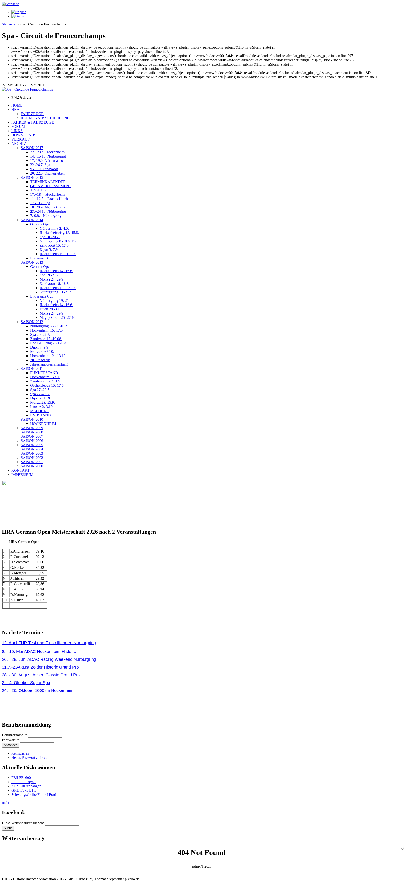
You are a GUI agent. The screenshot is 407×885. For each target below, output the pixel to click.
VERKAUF (20, 139)
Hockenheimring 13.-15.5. (59, 233)
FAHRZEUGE (32, 114)
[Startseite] (10, 4)
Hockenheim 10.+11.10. (58, 254)
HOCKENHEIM (43, 424)
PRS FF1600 (21, 778)
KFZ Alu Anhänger (26, 786)
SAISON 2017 (32, 148)
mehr (5, 803)
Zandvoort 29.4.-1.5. (45, 381)
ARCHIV (18, 143)
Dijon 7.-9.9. (39, 347)
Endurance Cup (41, 258)
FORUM (18, 127)
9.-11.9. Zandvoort (44, 169)
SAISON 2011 (32, 368)
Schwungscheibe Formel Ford (33, 795)
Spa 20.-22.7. (40, 334)
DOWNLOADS (23, 135)
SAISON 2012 (32, 322)
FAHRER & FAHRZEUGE (32, 122)
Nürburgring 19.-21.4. (56, 292)
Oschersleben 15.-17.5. (47, 385)
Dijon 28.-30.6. (51, 309)
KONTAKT (20, 470)
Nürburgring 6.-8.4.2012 (48, 326)
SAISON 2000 (32, 466)
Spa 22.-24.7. (40, 394)
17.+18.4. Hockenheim (47, 194)
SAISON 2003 (32, 453)
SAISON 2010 (32, 419)
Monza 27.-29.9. (52, 279)
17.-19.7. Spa (40, 203)
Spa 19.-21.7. (50, 275)
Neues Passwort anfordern (30, 758)
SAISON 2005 (32, 445)
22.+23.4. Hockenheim (47, 152)
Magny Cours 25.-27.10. (58, 318)
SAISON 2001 (32, 462)
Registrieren (20, 753)
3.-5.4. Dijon (39, 190)
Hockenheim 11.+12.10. (58, 288)
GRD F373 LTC (23, 790)
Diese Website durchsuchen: (23, 823)
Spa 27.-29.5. (40, 390)
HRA (15, 110)
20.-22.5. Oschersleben (47, 173)
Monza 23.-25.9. (42, 402)
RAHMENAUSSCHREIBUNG (45, 118)
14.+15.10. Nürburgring (48, 156)
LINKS (17, 131)
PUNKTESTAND (44, 373)
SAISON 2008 (32, 432)
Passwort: (10, 740)
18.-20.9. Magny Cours (47, 207)
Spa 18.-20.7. (50, 237)
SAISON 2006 (32, 441)
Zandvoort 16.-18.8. (54, 284)
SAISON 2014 (32, 220)
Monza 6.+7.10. (42, 351)
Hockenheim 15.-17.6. (47, 330)
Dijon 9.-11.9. (40, 398)
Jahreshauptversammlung (49, 364)
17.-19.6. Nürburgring (46, 160)
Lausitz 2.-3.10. (41, 407)
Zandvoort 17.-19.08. (46, 339)
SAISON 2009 (32, 428)
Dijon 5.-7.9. (49, 250)
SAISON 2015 (32, 177)
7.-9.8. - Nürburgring (45, 216)
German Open (40, 224)
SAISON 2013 (32, 262)
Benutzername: (14, 735)
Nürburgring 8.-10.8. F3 (58, 241)
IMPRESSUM (22, 475)
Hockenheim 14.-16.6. (56, 271)
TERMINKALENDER (48, 182)
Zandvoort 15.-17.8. (54, 245)
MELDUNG (39, 411)
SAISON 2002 (32, 458)
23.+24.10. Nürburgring (48, 211)
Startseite (8, 24)
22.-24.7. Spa (40, 165)
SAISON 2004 (32, 449)
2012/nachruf (40, 360)
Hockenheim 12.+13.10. (48, 356)
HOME (17, 105)
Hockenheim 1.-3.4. (45, 377)
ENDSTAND (40, 415)
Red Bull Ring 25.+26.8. (48, 343)
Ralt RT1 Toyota (23, 782)
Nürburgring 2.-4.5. (54, 228)
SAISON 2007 (32, 436)
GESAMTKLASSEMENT (50, 186)
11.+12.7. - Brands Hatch (49, 199)
